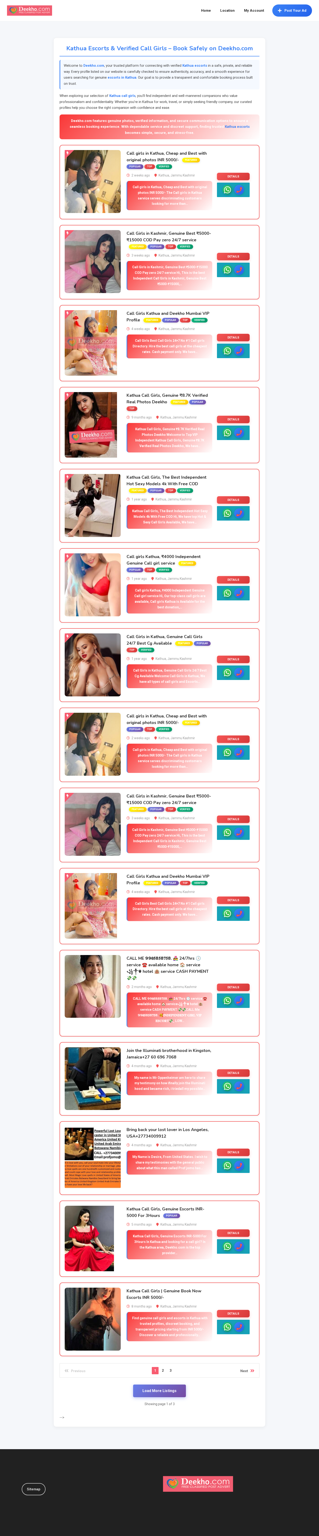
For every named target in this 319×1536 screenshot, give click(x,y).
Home (206, 10)
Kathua (164, 175)
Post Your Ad (295, 10)
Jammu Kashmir (182, 175)
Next (244, 1371)
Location (227, 10)
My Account (254, 10)
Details (233, 176)
